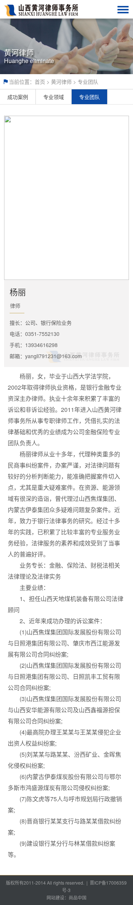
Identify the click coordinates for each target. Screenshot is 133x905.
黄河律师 (61, 81)
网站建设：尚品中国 (66, 897)
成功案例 (17, 96)
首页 (40, 81)
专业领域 (53, 96)
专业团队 (88, 81)
